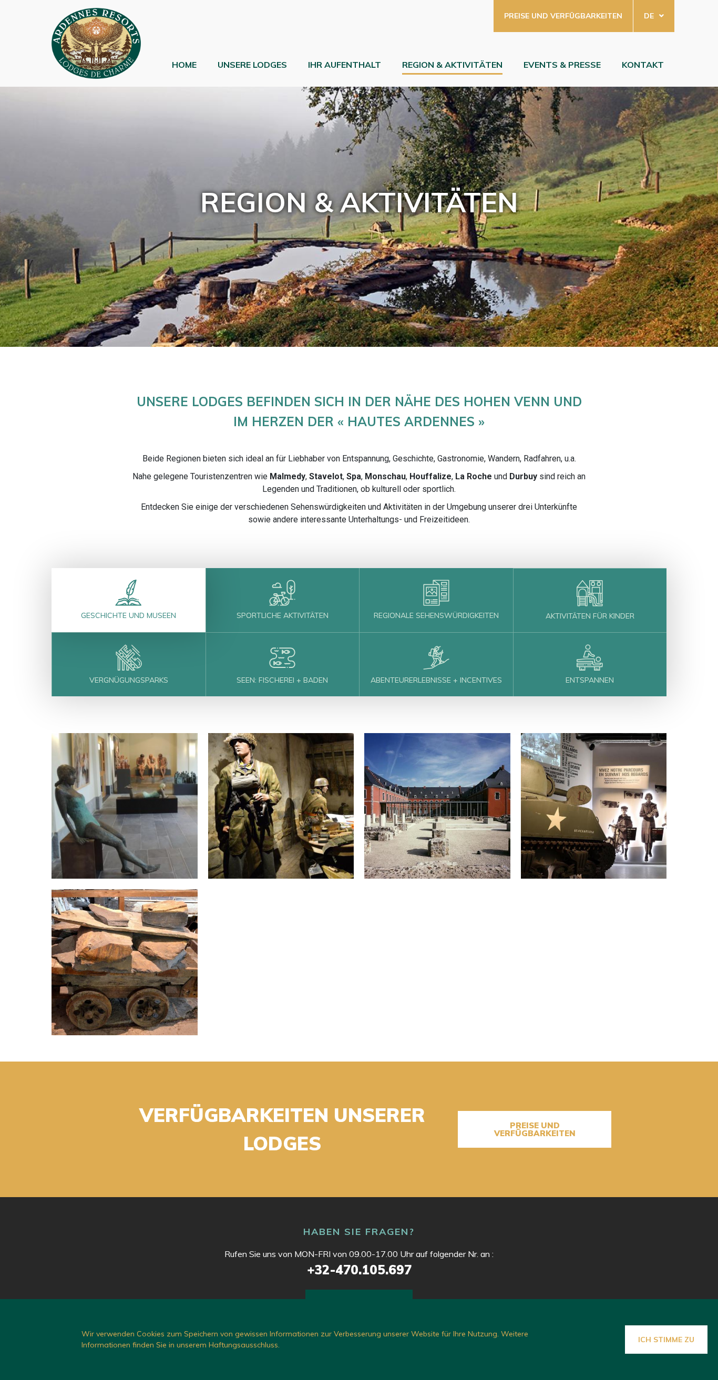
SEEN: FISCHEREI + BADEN (282, 680)
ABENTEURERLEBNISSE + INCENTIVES (436, 680)
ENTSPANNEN (590, 680)
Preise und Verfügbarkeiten (563, 15)
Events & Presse (562, 64)
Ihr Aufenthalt (344, 64)
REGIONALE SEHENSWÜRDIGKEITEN (436, 615)
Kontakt (643, 64)
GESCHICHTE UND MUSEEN (128, 615)
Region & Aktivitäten (452, 64)
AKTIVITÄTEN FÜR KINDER (590, 616)
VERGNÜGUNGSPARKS (128, 680)
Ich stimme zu (666, 1339)
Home (184, 64)
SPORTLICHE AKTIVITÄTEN (283, 615)
